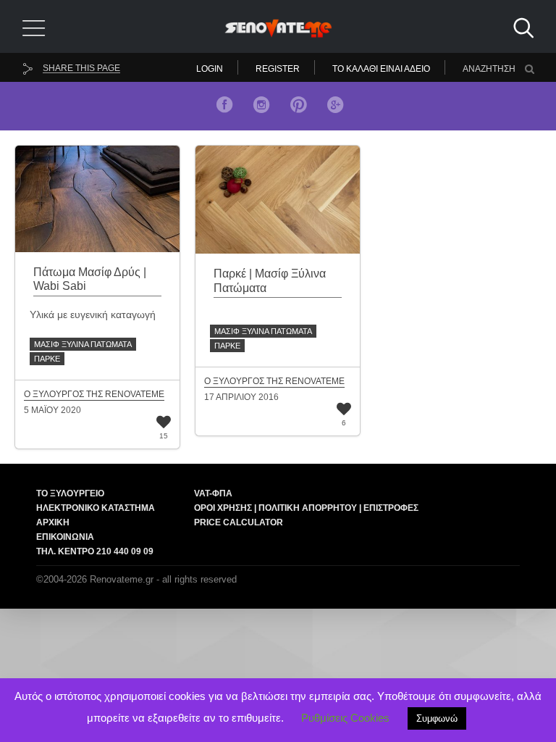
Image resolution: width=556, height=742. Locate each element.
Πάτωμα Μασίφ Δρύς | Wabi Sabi (89, 279)
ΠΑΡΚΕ (47, 358)
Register (278, 68)
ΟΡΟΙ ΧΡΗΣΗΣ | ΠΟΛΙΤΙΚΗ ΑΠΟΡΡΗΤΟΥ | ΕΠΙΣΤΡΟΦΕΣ (306, 508)
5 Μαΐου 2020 (52, 410)
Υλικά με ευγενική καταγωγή (93, 314)
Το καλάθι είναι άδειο (381, 68)
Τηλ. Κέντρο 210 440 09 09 (94, 551)
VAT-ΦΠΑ (213, 493)
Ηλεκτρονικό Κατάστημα (95, 508)
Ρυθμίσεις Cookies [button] (345, 718)
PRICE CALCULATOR (238, 522)
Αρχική (53, 522)
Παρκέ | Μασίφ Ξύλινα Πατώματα (270, 280)
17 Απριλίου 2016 (241, 397)
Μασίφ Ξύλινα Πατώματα (83, 344)
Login (209, 68)
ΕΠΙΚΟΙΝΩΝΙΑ (65, 537)
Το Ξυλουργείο (70, 493)
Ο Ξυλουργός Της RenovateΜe (94, 394)
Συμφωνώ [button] (437, 718)
